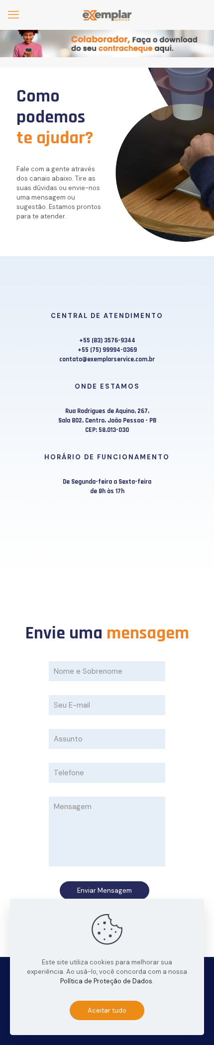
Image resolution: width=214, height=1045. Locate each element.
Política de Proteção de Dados (106, 981)
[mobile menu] (13, 14)
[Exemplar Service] (107, 14)
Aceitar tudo (107, 1010)
